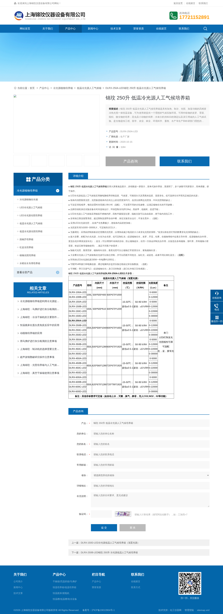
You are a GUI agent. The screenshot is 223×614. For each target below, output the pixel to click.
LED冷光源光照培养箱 (31, 215)
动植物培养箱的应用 (31, 333)
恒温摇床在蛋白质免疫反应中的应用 (39, 325)
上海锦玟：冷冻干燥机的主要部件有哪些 (39, 317)
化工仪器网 (175, 610)
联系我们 (203, 3)
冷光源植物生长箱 (29, 199)
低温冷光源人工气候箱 (89, 88)
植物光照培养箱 (28, 255)
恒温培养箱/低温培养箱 (64, 587)
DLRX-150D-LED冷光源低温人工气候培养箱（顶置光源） (110, 542)
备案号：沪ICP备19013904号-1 (98, 610)
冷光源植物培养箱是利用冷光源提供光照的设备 (39, 301)
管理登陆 (189, 610)
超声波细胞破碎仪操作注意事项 (37, 357)
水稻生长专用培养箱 (30, 263)
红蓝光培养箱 (26, 247)
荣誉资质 (138, 28)
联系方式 (135, 587)
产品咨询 (130, 161)
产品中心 (70, 28)
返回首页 (178, 3)
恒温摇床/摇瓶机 (61, 593)
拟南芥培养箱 (26, 239)
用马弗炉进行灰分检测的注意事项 (38, 341)
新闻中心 (93, 28)
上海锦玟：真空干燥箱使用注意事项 (39, 373)
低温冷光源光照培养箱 (31, 231)
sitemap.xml (203, 610)
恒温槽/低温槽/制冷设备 (65, 599)
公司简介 (18, 581)
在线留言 (190, 3)
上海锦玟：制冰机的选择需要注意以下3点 (39, 349)
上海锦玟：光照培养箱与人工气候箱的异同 (39, 365)
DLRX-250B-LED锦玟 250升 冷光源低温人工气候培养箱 (109, 552)
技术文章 (116, 28)
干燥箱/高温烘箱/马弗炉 (65, 581)
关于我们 (47, 28)
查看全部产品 (24, 272)
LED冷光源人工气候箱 (31, 207)
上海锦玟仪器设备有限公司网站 (43, 3)
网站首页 (25, 28)
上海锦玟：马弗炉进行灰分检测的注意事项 (39, 309)
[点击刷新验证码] (123, 514)
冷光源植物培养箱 (63, 88)
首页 (32, 88)
